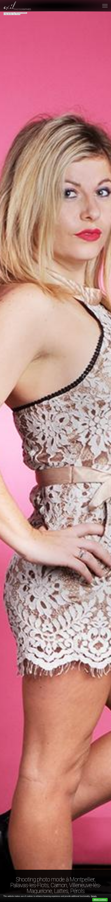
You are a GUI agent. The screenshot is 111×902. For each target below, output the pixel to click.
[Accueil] (17, 5)
